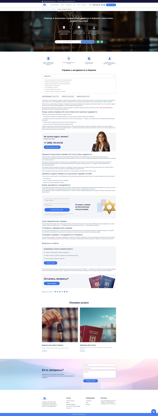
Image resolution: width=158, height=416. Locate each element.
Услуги (62, 4)
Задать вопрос (51, 283)
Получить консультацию (87, 41)
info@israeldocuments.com (110, 400)
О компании (88, 400)
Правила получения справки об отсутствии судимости (57, 81)
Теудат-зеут (69, 408)
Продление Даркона (71, 404)
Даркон (68, 402)
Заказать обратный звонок (52, 147)
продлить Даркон (111, 269)
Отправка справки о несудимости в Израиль (55, 91)
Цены (87, 402)
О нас (78, 4)
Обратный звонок (111, 4)
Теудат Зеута (78, 176)
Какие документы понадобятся (52, 85)
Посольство (68, 4)
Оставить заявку (50, 262)
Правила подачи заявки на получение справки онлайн (57, 83)
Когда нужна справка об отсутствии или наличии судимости (58, 80)
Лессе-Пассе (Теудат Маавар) (73, 406)
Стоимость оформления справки (52, 89)
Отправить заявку (90, 380)
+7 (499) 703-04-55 (96, 4)
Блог (74, 4)
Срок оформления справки (51, 87)
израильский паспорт (57, 238)
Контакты (84, 4)
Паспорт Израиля (54, 4)
